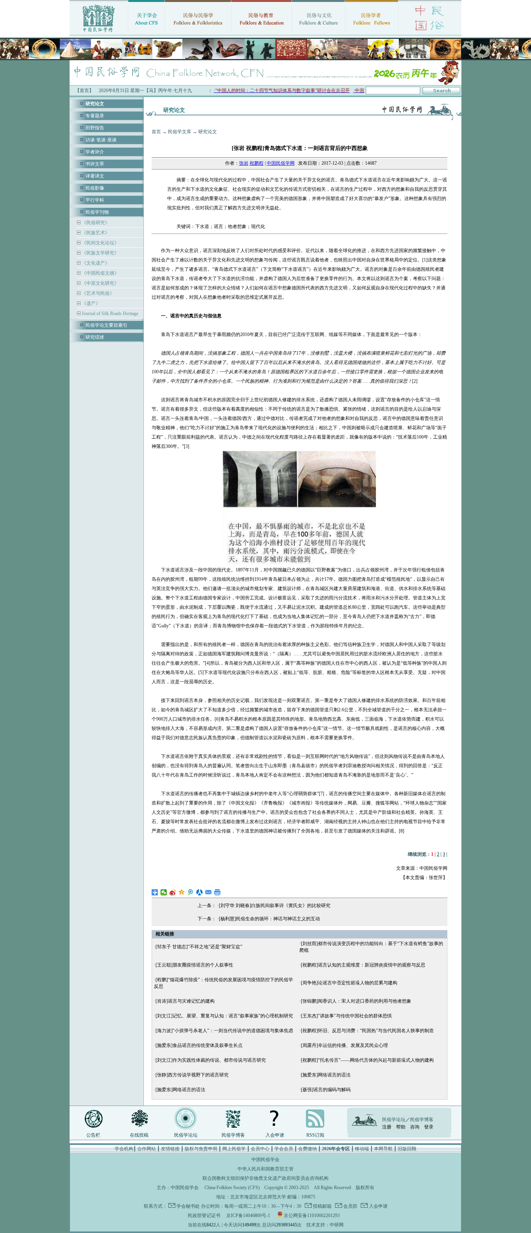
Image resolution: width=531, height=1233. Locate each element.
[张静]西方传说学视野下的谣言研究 (192, 1075)
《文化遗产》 (95, 263)
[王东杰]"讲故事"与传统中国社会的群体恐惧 (346, 1016)
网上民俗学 (234, 1148)
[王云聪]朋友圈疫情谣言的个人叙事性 (194, 965)
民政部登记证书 (204, 1215)
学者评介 (95, 152)
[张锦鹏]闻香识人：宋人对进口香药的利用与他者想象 (356, 1001)
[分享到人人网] (199, 892)
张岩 (243, 163)
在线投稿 (139, 1135)
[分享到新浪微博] (172, 892)
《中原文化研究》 (99, 283)
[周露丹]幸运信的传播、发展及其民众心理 (344, 1045)
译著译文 (95, 176)
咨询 (414, 1127)
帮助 (400, 1127)
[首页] (99, 33)
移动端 (362, 1148)
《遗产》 (90, 303)
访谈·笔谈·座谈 (101, 140)
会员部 (349, 1206)
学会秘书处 (188, 1206)
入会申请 (275, 1135)
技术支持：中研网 (325, 1225)
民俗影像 (95, 188)
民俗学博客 (233, 1135)
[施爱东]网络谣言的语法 (326, 1075)
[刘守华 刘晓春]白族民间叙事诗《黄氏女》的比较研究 (274, 905)
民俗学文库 (179, 131)
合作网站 (146, 1148)
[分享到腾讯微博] (190, 892)
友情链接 (170, 1148)
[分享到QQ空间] (181, 892)
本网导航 (383, 1148)
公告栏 (93, 1135)
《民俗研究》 (95, 222)
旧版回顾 (407, 1148)
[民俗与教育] (261, 33)
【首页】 (84, 90)
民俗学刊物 (97, 212)
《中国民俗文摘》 (99, 273)
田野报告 (95, 128)
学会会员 (283, 1148)
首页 (156, 131)
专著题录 (95, 115)
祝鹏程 (257, 163)
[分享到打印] (217, 892)
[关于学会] (146, 33)
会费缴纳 (307, 1148)
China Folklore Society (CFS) (232, 1187)
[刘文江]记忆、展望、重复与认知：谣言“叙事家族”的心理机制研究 (224, 1016)
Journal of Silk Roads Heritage (109, 313)
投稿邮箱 (322, 1206)
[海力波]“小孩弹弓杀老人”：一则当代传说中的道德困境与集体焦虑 (224, 1030)
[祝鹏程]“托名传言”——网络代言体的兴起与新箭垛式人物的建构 (367, 1060)
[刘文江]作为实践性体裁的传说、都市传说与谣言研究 (210, 1060)
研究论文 (207, 131)
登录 (428, 1127)
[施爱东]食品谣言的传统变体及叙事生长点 (199, 1045)
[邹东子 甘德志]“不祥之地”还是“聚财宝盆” (198, 946)
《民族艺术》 (95, 232)
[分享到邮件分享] (208, 892)
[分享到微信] (164, 892)
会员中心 (260, 1148)
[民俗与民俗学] (198, 33)
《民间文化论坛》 (99, 243)
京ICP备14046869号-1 (248, 1215)
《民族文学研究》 (99, 253)
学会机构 (124, 1148)
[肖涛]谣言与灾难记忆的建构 (185, 1001)
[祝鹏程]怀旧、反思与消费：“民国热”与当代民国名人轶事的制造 (367, 1030)
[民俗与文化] (318, 33)
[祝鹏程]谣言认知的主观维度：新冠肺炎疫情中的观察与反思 (363, 965)
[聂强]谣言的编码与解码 (326, 1089)
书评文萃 (95, 164)
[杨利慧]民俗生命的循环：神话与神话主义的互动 (269, 918)
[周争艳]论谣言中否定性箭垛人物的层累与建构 (349, 983)
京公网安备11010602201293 (312, 1215)
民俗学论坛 (185, 1135)
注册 (386, 1127)
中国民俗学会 (185, 1187)
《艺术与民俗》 (97, 293)
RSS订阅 (315, 1135)
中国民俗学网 (281, 163)
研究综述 (95, 337)
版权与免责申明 (201, 1148)
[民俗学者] (371, 33)
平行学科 (95, 200)
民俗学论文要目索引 (107, 325)
